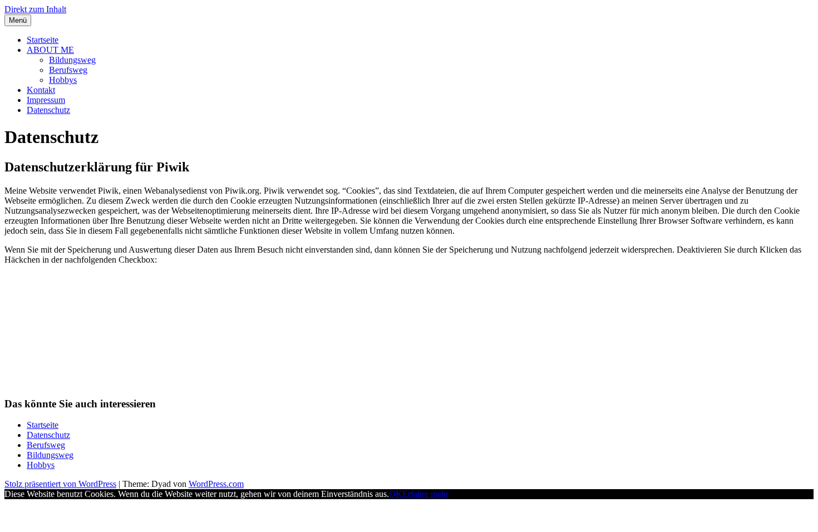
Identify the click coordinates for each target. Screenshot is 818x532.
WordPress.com (216, 484)
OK (395, 494)
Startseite (42, 40)
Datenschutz (48, 110)
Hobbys (63, 80)
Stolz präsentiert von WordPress (60, 484)
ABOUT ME (50, 50)
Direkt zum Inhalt (35, 9)
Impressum (46, 100)
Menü (18, 20)
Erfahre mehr (425, 494)
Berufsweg (68, 70)
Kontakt (41, 90)
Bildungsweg (72, 60)
